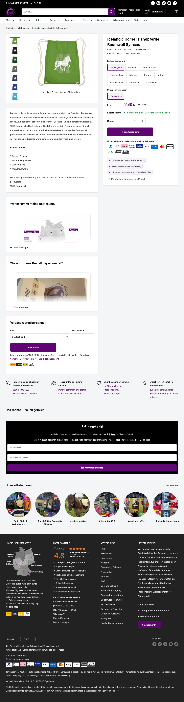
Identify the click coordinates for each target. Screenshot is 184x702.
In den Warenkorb (130, 131)
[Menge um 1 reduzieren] (127, 121)
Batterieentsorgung (111, 590)
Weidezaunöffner (161, 591)
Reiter (39, 20)
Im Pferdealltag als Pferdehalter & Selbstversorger (113, 390)
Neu (145, 20)
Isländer (142, 578)
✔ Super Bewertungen (63, 566)
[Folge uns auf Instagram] (158, 3)
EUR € (26, 639)
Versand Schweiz (109, 585)
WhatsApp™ (59, 614)
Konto (121, 13)
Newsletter (106, 571)
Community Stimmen (111, 567)
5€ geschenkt (149, 624)
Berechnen (33, 347)
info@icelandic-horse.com (65, 601)
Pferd (8, 20)
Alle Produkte (23, 28)
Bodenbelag (164, 570)
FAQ (136, 20)
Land (12, 330)
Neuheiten (143, 583)
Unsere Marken (167, 578)
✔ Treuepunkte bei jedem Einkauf (69, 562)
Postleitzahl (78, 330)
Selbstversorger (146, 574)
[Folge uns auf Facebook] (153, 3)
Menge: (111, 121)
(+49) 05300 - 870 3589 (63, 605)
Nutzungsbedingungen (96, 691)
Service (101, 20)
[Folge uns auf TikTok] (175, 3)
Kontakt (105, 562)
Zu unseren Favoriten (111, 609)
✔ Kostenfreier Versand (64, 587)
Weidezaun (166, 583)
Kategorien (106, 618)
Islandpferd (155, 583)
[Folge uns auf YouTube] (169, 3)
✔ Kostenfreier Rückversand (66, 591)
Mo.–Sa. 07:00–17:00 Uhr (25, 393)
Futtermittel (153, 578)
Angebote (70, 20)
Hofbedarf (143, 570)
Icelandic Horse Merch (119, 49)
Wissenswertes (121, 20)
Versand (105, 576)
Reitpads (153, 570)
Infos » (17, 606)
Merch (86, 20)
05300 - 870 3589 (21, 389)
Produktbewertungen (112, 622)
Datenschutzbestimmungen (70, 691)
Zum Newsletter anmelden (92, 467)
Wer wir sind (107, 553)
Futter (53, 20)
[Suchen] (111, 11)
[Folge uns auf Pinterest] (164, 3)
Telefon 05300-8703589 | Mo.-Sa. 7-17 (23, 3)
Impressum (106, 558)
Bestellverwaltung (110, 613)
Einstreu (168, 574)
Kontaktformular (61, 618)
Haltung (23, 20)
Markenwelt (144, 596)
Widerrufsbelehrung (111, 599)
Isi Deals (159, 574)
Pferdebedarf (145, 587)
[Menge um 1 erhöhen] (142, 121)
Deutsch (10, 639)
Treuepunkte (146, 610)
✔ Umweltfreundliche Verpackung (69, 570)
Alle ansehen (172, 485)
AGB (103, 581)
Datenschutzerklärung (112, 595)
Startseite (10, 28)
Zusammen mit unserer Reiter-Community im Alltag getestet (164, 393)
